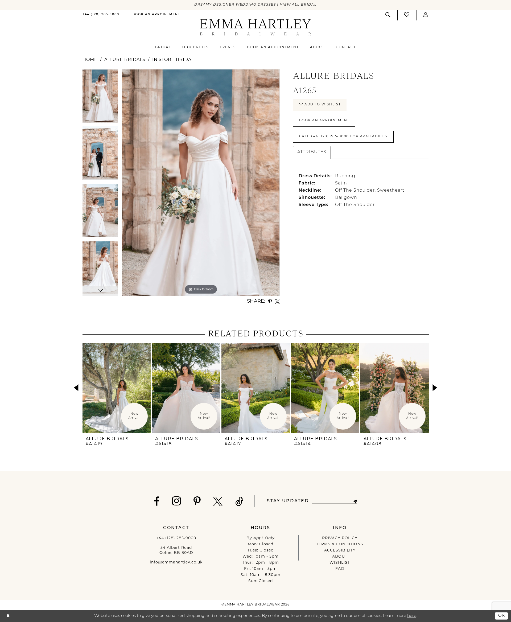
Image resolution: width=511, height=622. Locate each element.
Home (90, 60)
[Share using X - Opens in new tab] (277, 301)
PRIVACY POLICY (339, 538)
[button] (426, 14)
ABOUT (339, 557)
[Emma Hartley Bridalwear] (255, 27)
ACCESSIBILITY (340, 551)
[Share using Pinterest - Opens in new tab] (270, 301)
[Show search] (388, 14)
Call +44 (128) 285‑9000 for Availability (343, 136)
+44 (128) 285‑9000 (176, 538)
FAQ (339, 569)
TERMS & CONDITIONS (339, 544)
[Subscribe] (355, 501)
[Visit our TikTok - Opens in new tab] (239, 501)
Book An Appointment (324, 120)
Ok (501, 616)
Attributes (311, 152)
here (411, 616)
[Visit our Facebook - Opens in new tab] (157, 501)
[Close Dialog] (8, 616)
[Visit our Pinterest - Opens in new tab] (197, 501)
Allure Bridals (124, 60)
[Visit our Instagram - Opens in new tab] (176, 501)
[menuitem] (101, 15)
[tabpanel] (100, 97)
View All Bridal (298, 4)
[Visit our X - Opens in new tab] (218, 501)
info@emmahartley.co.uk (176, 563)
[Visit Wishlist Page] (407, 14)
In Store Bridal (173, 60)
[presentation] (117, 388)
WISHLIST (339, 563)
